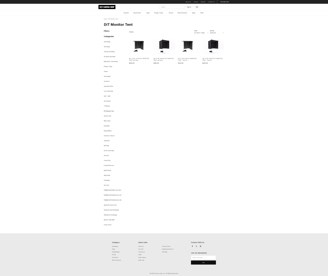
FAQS (139, 254)
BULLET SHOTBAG (109, 220)
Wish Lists (141, 260)
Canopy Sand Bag (109, 51)
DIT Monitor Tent (113, 19)
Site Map (164, 252)
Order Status (142, 257)
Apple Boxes (107, 170)
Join (203, 262)
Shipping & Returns (167, 249)
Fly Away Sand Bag (109, 56)
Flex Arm (106, 155)
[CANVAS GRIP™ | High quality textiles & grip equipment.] (106, 7)
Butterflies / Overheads (111, 61)
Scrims (106, 71)
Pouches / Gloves (109, 135)
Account (140, 249)
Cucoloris (107, 81)
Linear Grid (107, 160)
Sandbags (115, 246)
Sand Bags (107, 41)
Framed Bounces (109, 165)
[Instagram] (200, 246)
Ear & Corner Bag (109, 150)
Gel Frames (107, 101)
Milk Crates (107, 121)
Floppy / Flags (108, 66)
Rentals (203, 1)
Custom (196, 1)
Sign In (189, 7)
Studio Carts (107, 116)
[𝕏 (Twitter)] (196, 246)
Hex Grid (106, 185)
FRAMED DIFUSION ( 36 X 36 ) (112, 190)
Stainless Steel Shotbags (111, 210)
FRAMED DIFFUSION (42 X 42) (112, 195)
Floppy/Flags (116, 252)
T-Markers (107, 106)
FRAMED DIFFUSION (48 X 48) (112, 200)
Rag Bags (107, 126)
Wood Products (116, 260)
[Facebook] (192, 246)
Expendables (108, 130)
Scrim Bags (107, 76)
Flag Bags (107, 180)
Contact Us (211, 1)
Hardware (107, 140)
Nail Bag (106, 145)
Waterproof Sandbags (110, 215)
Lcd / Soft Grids (108, 91)
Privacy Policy (166, 246)
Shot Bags (107, 46)
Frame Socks (107, 224)
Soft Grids (115, 257)
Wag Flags (107, 175)
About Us (188, 1)
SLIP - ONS (107, 96)
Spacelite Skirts (108, 86)
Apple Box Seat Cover (110, 205)
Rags (113, 249)
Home (105, 19)
